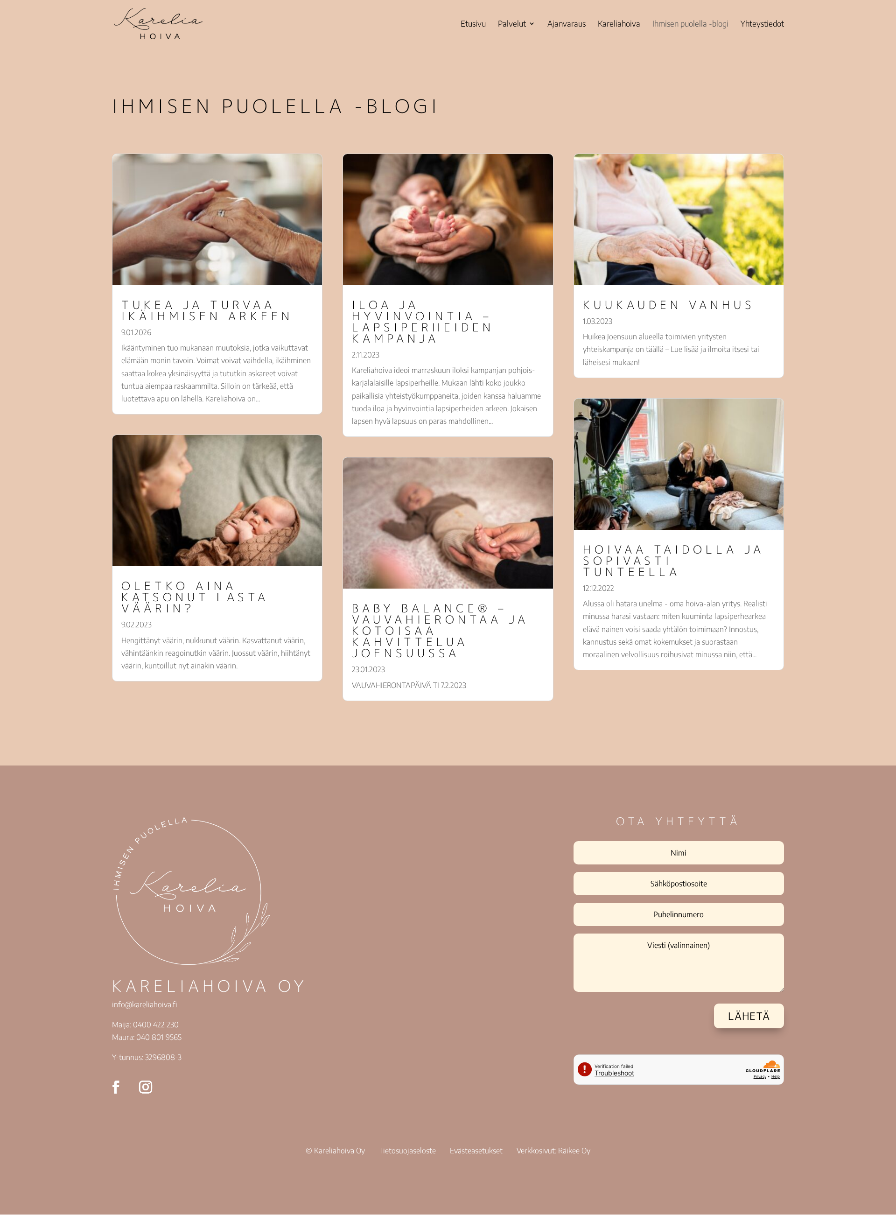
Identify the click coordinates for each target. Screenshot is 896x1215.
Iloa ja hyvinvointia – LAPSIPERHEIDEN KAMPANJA (423, 321)
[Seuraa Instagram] (146, 1087)
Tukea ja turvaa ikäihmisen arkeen (207, 310)
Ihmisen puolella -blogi (690, 24)
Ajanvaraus (566, 24)
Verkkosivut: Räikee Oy (553, 1150)
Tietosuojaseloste (407, 1150)
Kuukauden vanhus (669, 305)
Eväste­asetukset (476, 1150)
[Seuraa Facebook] (116, 1087)
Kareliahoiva (619, 24)
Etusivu (473, 24)
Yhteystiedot (762, 24)
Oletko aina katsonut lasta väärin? (195, 597)
